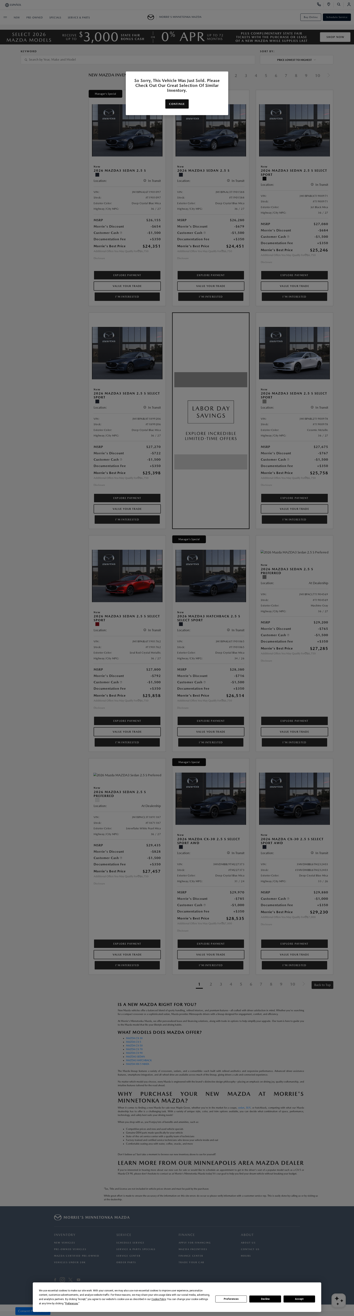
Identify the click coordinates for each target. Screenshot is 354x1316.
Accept (299, 1299)
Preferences (231, 1299)
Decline (265, 1299)
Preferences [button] (71, 1303)
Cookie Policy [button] (158, 1299)
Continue (177, 103)
